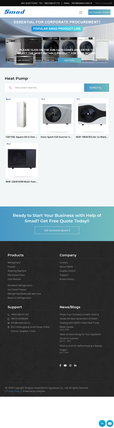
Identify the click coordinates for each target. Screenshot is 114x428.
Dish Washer (14, 279)
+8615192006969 (19, 318)
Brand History (67, 279)
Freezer (12, 266)
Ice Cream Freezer (17, 289)
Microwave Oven (16, 275)
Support (64, 275)
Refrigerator (14, 262)
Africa (94, 60)
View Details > (21, 129)
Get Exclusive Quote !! (99, 12)
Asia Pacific (70, 60)
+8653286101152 (52, 3)
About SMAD (66, 266)
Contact (64, 262)
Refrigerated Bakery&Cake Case (24, 293)
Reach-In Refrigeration (19, 297)
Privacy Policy (14, 391)
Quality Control (67, 270)
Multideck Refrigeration (20, 285)
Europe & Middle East (44, 60)
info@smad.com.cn (82, 3)
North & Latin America (19, 60)
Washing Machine (17, 270)
